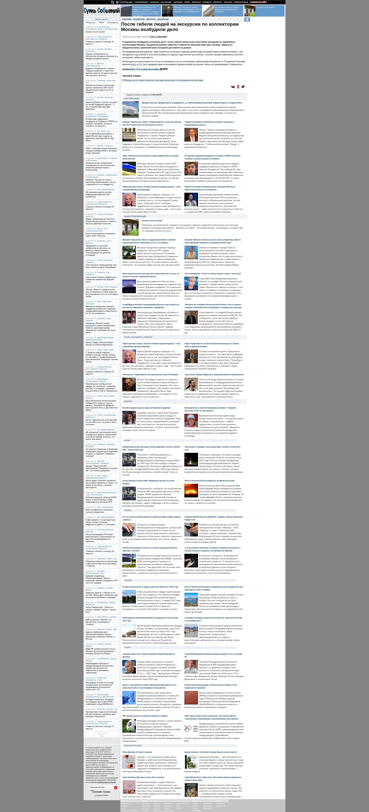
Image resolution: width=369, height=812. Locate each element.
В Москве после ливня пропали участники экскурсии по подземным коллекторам (162, 80)
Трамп (99, 350)
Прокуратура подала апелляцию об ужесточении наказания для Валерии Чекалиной (101, 714)
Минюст (100, 64)
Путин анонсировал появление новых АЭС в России (100, 234)
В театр (145, 811)
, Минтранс (107, 301)
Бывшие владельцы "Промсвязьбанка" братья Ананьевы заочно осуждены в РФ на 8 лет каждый (101, 579)
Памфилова (102, 602)
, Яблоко (104, 617)
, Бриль (111, 396)
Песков (100, 287)
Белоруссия (221, 806)
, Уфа (88, 495)
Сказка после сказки (95, 32)
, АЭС (105, 229)
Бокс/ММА (196, 811)
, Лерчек (109, 709)
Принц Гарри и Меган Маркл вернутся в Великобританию (99, 343)
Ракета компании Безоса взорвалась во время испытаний (209, 481)
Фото (124, 808)
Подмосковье (103, 694)
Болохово (101, 241)
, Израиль (107, 49)
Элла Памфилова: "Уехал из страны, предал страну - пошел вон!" (101, 609)
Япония (100, 644)
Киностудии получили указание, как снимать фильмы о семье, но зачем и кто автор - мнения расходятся (101, 484)
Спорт (127, 648)
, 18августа (102, 548)
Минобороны (102, 379)
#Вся (101, 22)
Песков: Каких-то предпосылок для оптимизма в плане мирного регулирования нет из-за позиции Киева (102, 293)
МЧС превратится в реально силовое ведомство (99, 511)
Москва (127, 19)
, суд (108, 131)
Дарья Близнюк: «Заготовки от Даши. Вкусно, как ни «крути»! (211, 752)
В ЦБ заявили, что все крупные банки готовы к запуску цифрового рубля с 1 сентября (100, 522)
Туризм (127, 580)
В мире (124, 806)
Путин (99, 229)
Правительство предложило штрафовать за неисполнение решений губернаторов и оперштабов (100, 166)
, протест (107, 644)
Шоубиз (128, 401)
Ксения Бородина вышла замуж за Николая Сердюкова (146, 408)
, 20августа (102, 204)
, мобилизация (111, 175)
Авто (178, 806)
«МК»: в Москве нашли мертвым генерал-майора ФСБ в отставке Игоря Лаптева (101, 150)
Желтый (156, 808)
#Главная (90, 22)
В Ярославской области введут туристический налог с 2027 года (150, 587)
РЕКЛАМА (106, 792)
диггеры (151, 19)
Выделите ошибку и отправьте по (144, 95)
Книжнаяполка (103, 27)
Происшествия (182, 804)
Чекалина (101, 709)
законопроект (102, 158)
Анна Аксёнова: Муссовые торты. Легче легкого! (143, 777)
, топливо (109, 588)
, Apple (103, 131)
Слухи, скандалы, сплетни (138, 337)
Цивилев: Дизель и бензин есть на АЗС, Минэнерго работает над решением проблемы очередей (102, 595)
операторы (101, 678)
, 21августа (102, 39)
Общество (168, 804)
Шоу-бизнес (166, 2)
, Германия (110, 444)
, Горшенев (108, 214)
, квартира (108, 97)
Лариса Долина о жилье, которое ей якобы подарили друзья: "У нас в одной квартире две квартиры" (101, 105)
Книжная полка (241, 2)
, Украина (113, 287)
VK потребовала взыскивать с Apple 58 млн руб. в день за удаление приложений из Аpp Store (100, 137)
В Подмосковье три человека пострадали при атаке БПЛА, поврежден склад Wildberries (99, 701)
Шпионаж (196, 2)
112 (140, 64)
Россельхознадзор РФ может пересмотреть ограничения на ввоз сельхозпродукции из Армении (100, 537)
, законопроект (107, 507)
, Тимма (109, 559)
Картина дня (127, 2)
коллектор (139, 19)
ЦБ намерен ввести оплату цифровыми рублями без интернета (98, 194)
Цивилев (101, 588)
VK (98, 131)
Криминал (207, 2)
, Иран (111, 350)
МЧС (99, 507)
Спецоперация (141, 2)
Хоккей (195, 806)
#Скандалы (112, 22)
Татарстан (220, 804)
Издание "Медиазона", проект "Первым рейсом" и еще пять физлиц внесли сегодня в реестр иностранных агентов (101, 71)
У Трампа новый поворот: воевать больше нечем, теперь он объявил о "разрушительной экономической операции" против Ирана (102, 357)
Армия (187, 2)
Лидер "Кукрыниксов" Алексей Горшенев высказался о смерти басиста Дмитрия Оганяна (101, 221)
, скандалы (104, 463)
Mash (133, 64)
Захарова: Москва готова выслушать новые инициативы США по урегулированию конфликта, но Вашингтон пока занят (100, 328)
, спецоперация (109, 415)
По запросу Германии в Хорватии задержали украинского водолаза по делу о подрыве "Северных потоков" (102, 452)
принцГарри (102, 337)
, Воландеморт (102, 116)
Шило (99, 301)
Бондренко (101, 114)
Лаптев (100, 146)
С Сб (157, 36)
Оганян (100, 214)
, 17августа (102, 724)
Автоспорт (207, 806)
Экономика (146, 806)
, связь (99, 680)
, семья (104, 476)
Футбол (195, 804)
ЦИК (99, 617)
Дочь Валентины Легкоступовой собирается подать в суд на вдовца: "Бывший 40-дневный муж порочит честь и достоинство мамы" (102, 405)
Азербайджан (103, 658)
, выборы (112, 602)
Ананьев (100, 571)
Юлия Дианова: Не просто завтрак (137, 752)
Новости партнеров (130, 811)
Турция (100, 49)
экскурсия (163, 19)
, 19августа (102, 369)
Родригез (101, 272)
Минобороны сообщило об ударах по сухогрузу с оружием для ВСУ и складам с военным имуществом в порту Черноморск (102, 387)
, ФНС (114, 629)
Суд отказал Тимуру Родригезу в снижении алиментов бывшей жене (101, 279)
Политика (146, 804)
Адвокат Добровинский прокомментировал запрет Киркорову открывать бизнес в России (100, 635)
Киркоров (101, 629)
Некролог (217, 2)
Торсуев (100, 461)
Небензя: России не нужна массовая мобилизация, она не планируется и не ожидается (101, 182)
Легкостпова (102, 396)
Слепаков (101, 80)
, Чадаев (112, 658)
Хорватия (101, 444)
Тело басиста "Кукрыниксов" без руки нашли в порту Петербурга (101, 266)
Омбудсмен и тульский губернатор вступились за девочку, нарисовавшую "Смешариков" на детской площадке (98, 250)
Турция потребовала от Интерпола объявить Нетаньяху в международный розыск (102, 56)
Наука (127, 440)
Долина (100, 97)
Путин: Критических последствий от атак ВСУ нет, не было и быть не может (101, 422)
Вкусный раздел (132, 746)
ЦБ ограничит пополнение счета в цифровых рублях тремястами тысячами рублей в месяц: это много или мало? (101, 435)
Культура (228, 2)
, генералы (108, 146)
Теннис (195, 808)
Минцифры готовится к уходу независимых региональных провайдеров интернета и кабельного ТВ (100, 686)
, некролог (107, 260)
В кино (156, 804)
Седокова (101, 559)
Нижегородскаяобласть (107, 492)
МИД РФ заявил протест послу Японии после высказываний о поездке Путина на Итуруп (100, 651)
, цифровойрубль (107, 189)
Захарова (101, 318)
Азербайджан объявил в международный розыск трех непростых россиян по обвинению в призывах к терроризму (99, 668)
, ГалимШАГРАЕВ (110, 29)
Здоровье (178, 2)
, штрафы (113, 158)
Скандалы (154, 2)
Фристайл (207, 808)
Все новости (127, 804)
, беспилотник (96, 495)
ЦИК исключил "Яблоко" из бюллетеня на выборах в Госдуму (98, 621)
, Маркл (111, 337)
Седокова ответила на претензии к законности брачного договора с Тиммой (101, 563)
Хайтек (127, 510)
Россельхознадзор (105, 529)
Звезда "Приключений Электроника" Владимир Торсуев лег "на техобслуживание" (101, 468)
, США (106, 287)
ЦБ (98, 189)
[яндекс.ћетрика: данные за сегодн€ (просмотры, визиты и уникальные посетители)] (101, 795)
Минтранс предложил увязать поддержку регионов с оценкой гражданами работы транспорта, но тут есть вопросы (101, 309)
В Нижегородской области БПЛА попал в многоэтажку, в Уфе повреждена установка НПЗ (101, 499)
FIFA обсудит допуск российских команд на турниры (145, 716)
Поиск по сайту (259, 2)
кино (99, 476)
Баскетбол (207, 804)
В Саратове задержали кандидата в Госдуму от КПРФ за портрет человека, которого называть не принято (101, 122)
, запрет (108, 629)
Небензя (100, 175)
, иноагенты (111, 80)
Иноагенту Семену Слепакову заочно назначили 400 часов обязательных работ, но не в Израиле (100, 88)
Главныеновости (104, 37)
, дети (108, 241)
